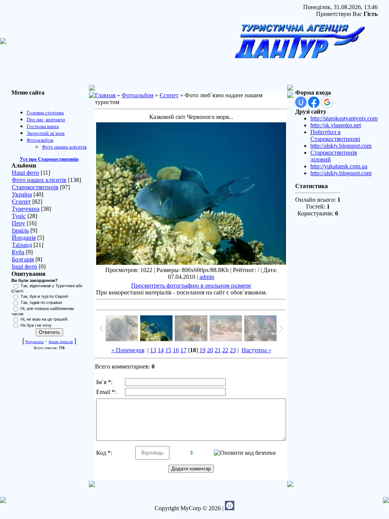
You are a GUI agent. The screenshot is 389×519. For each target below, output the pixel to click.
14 (161, 350)
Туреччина (26, 209)
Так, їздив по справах (41, 302)
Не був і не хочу (36, 325)
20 (210, 350)
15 (168, 350)
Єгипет (21, 201)
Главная (105, 95)
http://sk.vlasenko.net (335, 125)
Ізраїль (20, 230)
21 (218, 350)
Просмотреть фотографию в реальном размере (191, 285)
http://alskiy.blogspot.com (341, 145)
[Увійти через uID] (301, 102)
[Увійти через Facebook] (313, 102)
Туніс (19, 216)
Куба (18, 252)
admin (206, 277)
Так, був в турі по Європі (44, 296)
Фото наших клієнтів (39, 180)
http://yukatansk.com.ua (338, 166)
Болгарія (23, 259)
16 (176, 350)
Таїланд (22, 245)
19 (202, 350)
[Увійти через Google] (327, 102)
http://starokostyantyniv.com (344, 118)
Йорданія (24, 237)
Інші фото (24, 266)
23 (233, 350)
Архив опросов (61, 342)
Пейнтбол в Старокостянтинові (335, 135)
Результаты (34, 342)
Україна (22, 194)
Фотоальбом (137, 95)
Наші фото (25, 172)
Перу (18, 223)
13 (153, 350)
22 (225, 350)
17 (183, 350)
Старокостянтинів (35, 187)
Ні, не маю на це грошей (44, 319)
